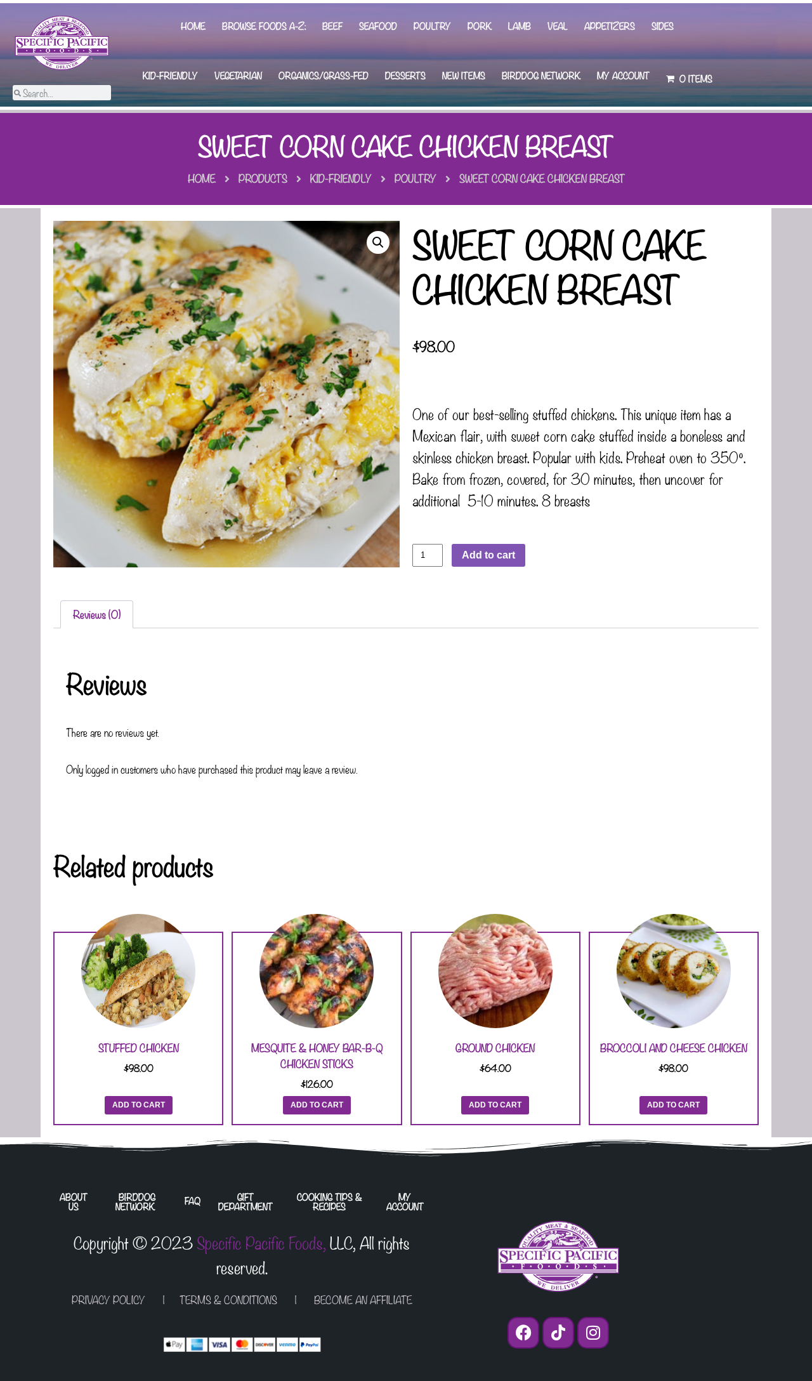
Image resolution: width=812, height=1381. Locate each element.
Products (263, 178)
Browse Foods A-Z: (264, 25)
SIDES (663, 25)
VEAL (557, 25)
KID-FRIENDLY (170, 75)
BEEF (332, 25)
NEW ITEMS (463, 75)
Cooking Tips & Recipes (329, 1201)
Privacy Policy (108, 1299)
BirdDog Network (541, 75)
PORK (480, 25)
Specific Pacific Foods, (261, 1241)
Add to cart (488, 555)
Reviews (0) (97, 614)
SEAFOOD (378, 25)
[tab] (96, 614)
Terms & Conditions (228, 1299)
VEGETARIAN (238, 75)
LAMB (519, 25)
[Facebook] (523, 1333)
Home (193, 25)
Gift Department (245, 1201)
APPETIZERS (609, 25)
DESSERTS (405, 75)
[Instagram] (593, 1333)
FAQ (192, 1200)
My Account (623, 75)
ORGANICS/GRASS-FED (323, 75)
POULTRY (432, 25)
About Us (74, 1201)
